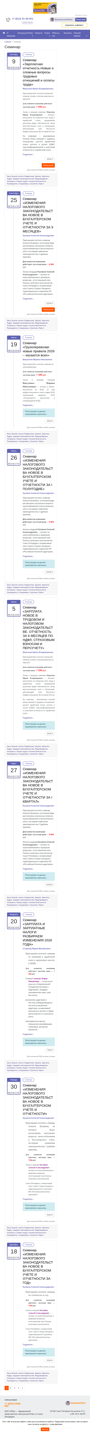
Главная (8, 42)
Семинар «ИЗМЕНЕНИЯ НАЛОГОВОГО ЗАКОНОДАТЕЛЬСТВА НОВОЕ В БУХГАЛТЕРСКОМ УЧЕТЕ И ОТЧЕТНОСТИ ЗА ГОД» (38, 1266)
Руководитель (12, 184)
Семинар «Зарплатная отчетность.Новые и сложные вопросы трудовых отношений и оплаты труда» (38, 72)
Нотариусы (11, 181)
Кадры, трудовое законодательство (20, 179)
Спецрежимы (24, 184)
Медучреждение (41, 179)
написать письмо (82, 15)
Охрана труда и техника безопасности (31, 181)
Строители (34, 184)
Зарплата (45, 176)
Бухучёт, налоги (18, 176)
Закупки (38, 176)
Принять (45, 1429)
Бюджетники (29, 176)
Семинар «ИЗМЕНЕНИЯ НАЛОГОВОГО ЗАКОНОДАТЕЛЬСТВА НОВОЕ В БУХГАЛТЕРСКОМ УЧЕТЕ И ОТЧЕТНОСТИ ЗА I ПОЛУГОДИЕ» (38, 473)
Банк (9, 176)
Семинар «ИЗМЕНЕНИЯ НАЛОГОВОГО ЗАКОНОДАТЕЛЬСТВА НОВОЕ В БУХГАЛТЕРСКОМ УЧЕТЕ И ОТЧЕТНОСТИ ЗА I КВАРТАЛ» (38, 785)
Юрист (41, 184)
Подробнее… (28, 154)
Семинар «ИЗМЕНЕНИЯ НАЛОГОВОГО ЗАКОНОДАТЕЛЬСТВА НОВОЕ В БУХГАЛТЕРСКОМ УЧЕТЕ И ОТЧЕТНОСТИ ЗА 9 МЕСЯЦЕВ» (38, 215)
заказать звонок (27, 22)
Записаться (48, 165)
